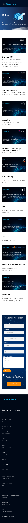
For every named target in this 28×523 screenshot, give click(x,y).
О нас (3, 438)
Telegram (6, 349)
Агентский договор (6, 431)
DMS (3, 509)
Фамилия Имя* (7, 323)
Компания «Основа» (9, 90)
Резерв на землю (6, 506)
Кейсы (3, 445)
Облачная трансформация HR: (13, 264)
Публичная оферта (6, 426)
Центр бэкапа (5, 502)
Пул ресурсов (5, 469)
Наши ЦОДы (5, 440)
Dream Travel (7, 120)
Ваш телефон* (7, 336)
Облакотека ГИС (5, 478)
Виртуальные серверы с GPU (8, 473)
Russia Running (7, 177)
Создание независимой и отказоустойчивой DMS (11, 149)
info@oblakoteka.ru (6, 406)
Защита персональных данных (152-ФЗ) (11, 495)
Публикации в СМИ (6, 447)
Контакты (4, 459)
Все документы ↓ (6, 433)
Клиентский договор (6, 424)
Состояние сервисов (11, 410)
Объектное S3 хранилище (8, 476)
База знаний (5, 417)
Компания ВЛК (7, 57)
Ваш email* (6, 329)
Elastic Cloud (5, 464)
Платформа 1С (5, 499)
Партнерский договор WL (8, 428)
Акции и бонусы (6, 454)
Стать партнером (6, 457)
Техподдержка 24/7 (6, 419)
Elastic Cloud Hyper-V (7, 466)
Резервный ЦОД (6, 504)
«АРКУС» (5, 236)
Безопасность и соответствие (8, 443)
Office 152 (4, 485)
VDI (2, 471)
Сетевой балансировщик (7, 480)
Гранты (3, 452)
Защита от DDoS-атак (6, 492)
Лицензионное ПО (6, 487)
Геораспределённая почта (8, 513)
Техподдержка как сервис (8, 516)
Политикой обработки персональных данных (14, 377)
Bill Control (4, 497)
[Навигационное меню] (25, 3)
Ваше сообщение (8, 356)
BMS (3, 206)
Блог (3, 450)
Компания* (6, 342)
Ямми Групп (6, 294)
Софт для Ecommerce (7, 511)
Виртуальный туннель (7, 483)
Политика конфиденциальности (9, 421)
